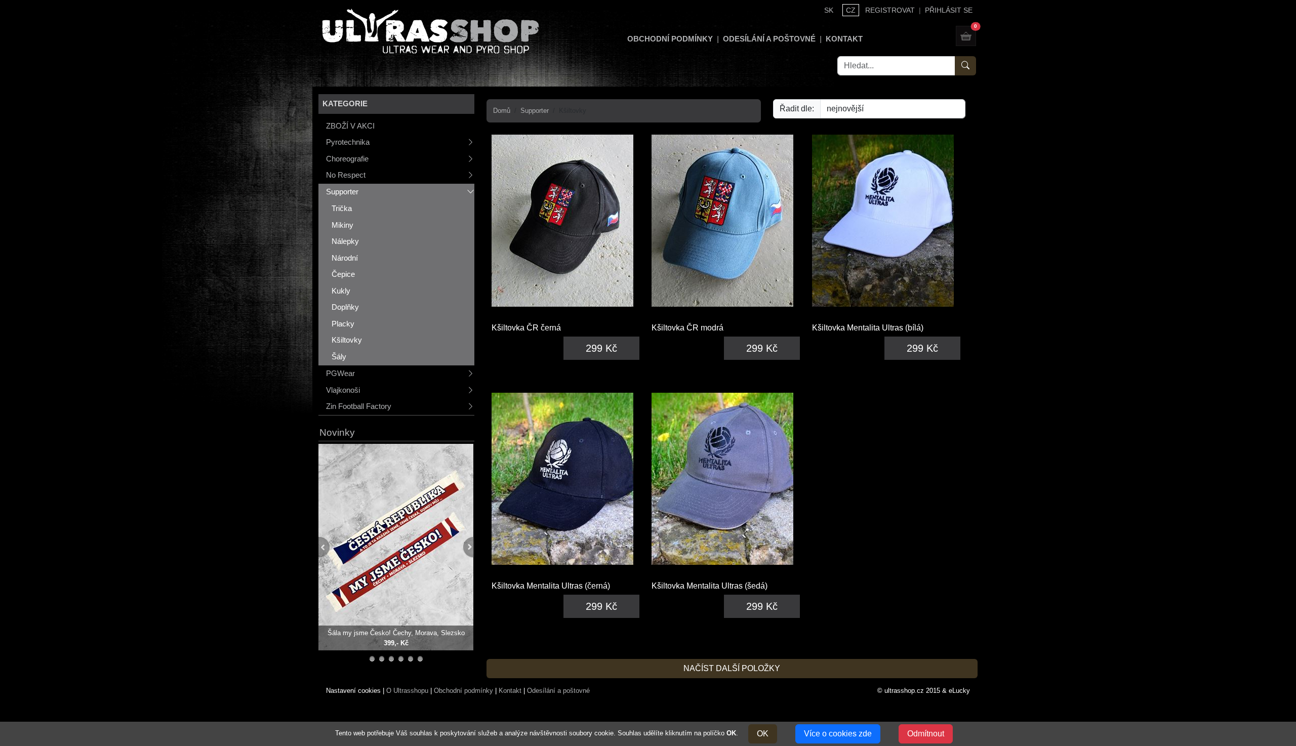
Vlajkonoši (343, 390)
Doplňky (345, 307)
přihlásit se (949, 10)
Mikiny (342, 225)
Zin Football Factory (358, 406)
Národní (345, 258)
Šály (339, 356)
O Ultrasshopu (407, 690)
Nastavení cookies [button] (353, 690)
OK (762, 733)
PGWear (340, 373)
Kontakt (844, 38)
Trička (342, 208)
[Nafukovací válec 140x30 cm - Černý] (391, 658)
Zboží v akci (350, 125)
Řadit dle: (797, 108)
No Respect (346, 175)
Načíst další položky (731, 668)
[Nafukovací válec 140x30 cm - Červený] (420, 658)
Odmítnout (925, 733)
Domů (501, 110)
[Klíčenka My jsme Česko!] (372, 658)
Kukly (341, 290)
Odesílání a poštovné (769, 38)
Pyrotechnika (348, 142)
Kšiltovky (347, 340)
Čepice (343, 274)
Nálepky (345, 241)
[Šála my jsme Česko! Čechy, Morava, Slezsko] (395, 546)
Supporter (342, 191)
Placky (343, 323)
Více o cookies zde (838, 733)
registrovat (890, 10)
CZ (851, 10)
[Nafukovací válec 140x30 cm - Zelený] (401, 658)
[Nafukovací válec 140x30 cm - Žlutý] (411, 658)
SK (828, 10)
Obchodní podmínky (670, 38)
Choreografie (347, 158)
